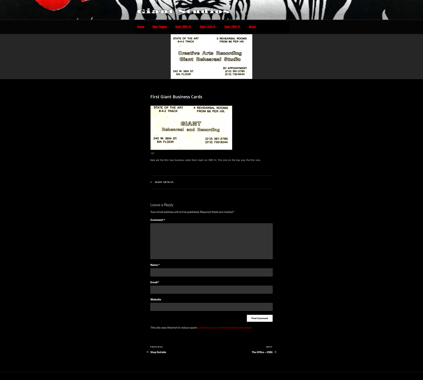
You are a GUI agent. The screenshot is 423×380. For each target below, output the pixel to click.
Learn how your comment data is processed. (225, 327)
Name (155, 265)
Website (155, 299)
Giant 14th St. (208, 27)
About (252, 27)
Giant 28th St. (232, 27)
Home (140, 27)
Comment (157, 220)
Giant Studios (183, 11)
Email (154, 282)
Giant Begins (159, 27)
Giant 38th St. (183, 27)
